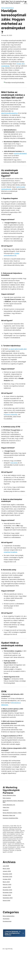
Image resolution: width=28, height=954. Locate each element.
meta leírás (14, 463)
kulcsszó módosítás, (11, 414)
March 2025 (6, 881)
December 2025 (7, 873)
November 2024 (7, 892)
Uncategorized (7, 921)
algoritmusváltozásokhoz (9, 113)
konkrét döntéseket (20, 153)
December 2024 (7, 889)
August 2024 (6, 900)
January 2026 (7, 871)
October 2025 (7, 879)
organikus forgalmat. (10, 552)
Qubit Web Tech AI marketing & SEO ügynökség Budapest (12, 2)
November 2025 (7, 876)
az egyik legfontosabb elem (17, 349)
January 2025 (7, 887)
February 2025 (7, 884)
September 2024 (8, 897)
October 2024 (7, 895)
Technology (6, 918)
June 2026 (6, 866)
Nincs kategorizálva (7, 7)
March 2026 (6, 868)
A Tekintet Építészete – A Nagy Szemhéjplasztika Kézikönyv (12, 933)
